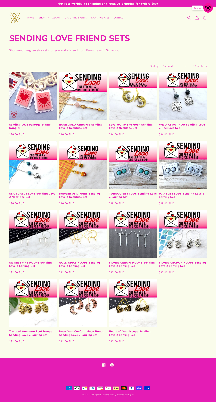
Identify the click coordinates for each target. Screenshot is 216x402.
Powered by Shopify (125, 394)
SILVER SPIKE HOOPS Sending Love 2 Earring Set (30, 264)
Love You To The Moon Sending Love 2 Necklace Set (131, 126)
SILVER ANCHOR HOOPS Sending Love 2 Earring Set (182, 264)
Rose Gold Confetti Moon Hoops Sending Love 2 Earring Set (81, 333)
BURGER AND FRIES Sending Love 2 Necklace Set (79, 195)
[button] (43, 17)
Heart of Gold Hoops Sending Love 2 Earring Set (130, 333)
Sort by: (154, 66)
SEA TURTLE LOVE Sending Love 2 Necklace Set (32, 195)
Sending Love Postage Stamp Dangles (30, 126)
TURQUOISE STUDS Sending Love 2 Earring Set (133, 195)
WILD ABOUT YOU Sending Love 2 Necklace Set (182, 126)
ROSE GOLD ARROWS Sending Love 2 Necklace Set (81, 126)
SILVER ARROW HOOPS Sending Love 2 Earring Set (132, 264)
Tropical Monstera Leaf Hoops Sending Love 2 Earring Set (30, 333)
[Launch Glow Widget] (208, 8)
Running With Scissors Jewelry (103, 394)
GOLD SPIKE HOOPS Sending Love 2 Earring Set (79, 264)
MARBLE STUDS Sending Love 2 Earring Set (181, 195)
